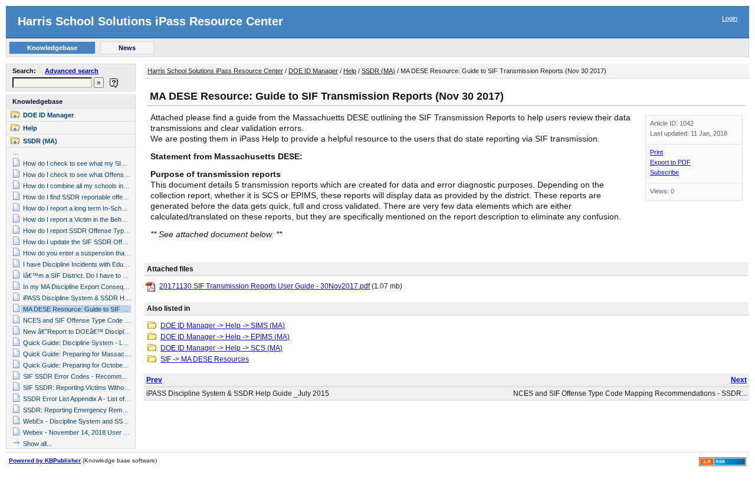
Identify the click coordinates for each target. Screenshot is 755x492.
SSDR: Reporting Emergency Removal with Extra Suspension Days (119, 410)
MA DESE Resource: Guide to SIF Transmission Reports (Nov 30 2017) (126, 309)
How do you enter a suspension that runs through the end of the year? (123, 253)
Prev (154, 380)
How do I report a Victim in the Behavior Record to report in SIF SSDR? (124, 219)
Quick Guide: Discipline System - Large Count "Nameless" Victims (117, 342)
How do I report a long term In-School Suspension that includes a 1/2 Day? (129, 208)
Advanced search (72, 70)
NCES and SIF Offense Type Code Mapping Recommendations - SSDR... (630, 393)
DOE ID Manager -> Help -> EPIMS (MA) (225, 337)
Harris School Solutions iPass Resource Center (150, 21)
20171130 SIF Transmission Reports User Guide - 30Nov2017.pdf (264, 286)
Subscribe (664, 172)
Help (30, 128)
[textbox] (52, 82)
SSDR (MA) (40, 141)
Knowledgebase (37, 101)
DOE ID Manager (48, 115)
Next (739, 380)
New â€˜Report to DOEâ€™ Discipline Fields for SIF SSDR (107, 331)
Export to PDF (670, 162)
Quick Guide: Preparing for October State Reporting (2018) (107, 365)
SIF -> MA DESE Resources (204, 359)
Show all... (37, 443)
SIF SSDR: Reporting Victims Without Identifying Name (101, 387)
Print (656, 152)
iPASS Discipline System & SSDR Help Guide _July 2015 (104, 297)
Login (729, 18)
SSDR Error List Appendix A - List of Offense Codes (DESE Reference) (124, 398)
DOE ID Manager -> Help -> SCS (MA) (221, 348)
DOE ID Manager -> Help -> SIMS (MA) (222, 326)
